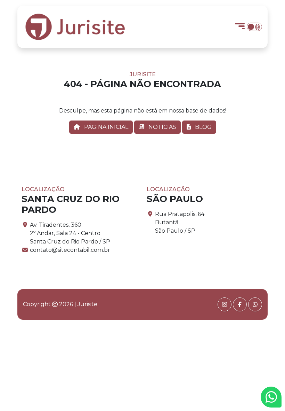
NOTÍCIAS (161, 127)
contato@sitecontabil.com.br (70, 250)
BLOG (203, 127)
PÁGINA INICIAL (105, 127)
